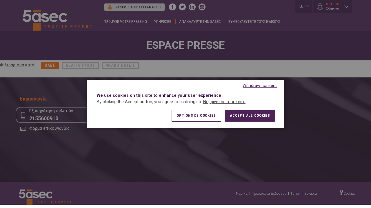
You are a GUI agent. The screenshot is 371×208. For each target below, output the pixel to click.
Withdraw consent (260, 85)
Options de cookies (196, 115)
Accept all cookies (250, 115)
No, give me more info (224, 101)
